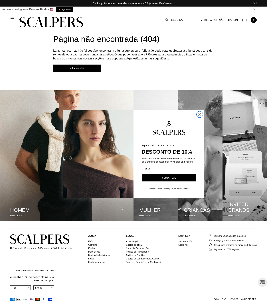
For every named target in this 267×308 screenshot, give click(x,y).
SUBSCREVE (169, 178)
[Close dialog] (200, 114)
